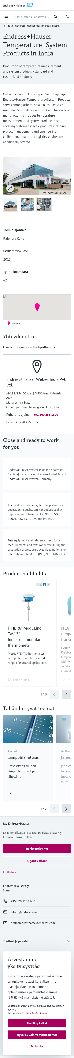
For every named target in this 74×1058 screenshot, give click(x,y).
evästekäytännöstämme (33, 1013)
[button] (37, 307)
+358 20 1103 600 (23, 901)
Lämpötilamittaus (23, 757)
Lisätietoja (9, 872)
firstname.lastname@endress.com (33, 923)
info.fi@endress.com (24, 912)
